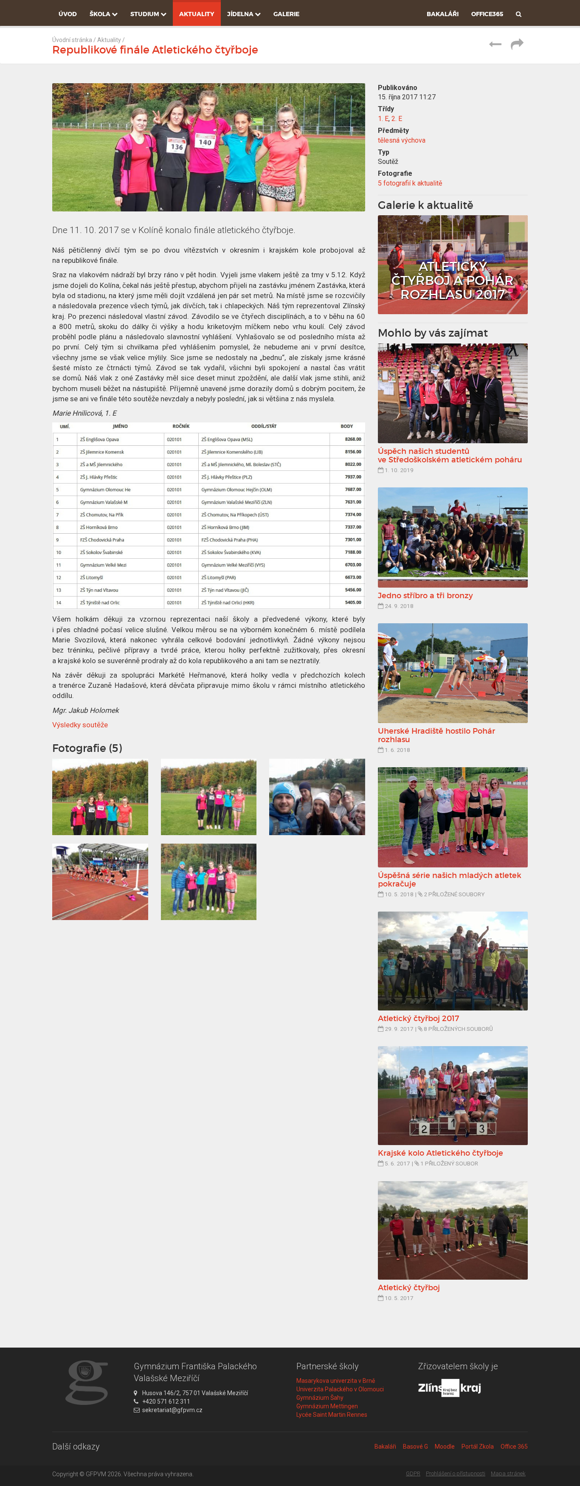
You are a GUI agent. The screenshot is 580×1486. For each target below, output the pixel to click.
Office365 (487, 14)
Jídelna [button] (241, 14)
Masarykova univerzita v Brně (335, 1380)
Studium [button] (145, 14)
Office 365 (514, 1446)
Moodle (445, 1446)
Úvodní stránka (72, 40)
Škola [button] (101, 14)
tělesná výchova (401, 140)
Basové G (415, 1446)
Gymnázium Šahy (319, 1397)
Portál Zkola (478, 1446)
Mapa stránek (508, 1473)
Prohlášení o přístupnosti (455, 1473)
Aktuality (196, 14)
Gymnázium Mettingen (327, 1406)
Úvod (68, 14)
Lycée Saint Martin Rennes (331, 1414)
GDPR (413, 1473)
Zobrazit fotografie (453, 264)
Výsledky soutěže (80, 724)
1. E (383, 119)
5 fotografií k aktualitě (410, 183)
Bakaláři (443, 14)
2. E (396, 119)
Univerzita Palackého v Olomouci (340, 1389)
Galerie (286, 14)
